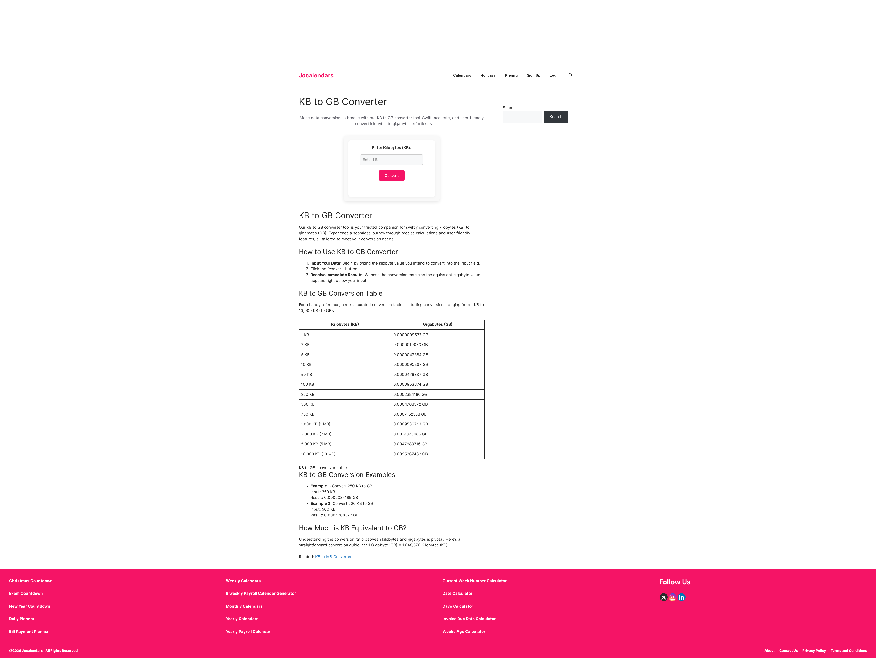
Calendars (462, 75)
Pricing (511, 75)
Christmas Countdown (31, 581)
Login (555, 75)
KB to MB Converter (333, 556)
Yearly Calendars (242, 618)
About (769, 650)
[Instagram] (673, 597)
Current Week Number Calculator (475, 581)
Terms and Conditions (849, 650)
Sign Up (533, 75)
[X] (664, 597)
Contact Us (788, 650)
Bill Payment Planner (29, 631)
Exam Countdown (26, 593)
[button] (570, 75)
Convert (392, 175)
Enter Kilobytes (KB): (391, 147)
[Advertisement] (137, 32)
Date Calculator (457, 593)
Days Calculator (458, 606)
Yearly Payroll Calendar (248, 631)
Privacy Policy (814, 650)
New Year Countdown (29, 606)
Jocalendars (316, 75)
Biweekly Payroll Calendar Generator (261, 593)
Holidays (488, 75)
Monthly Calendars (244, 606)
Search (509, 107)
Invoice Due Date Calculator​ (469, 618)
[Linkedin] (682, 597)
